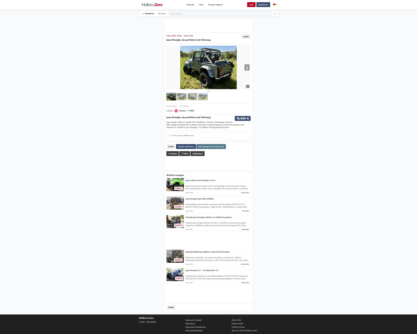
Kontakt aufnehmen (186, 147)
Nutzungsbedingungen (194, 330)
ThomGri (182, 111)
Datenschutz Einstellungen (195, 327)
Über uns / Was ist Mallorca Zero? (244, 330)
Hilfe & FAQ (236, 320)
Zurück (246, 37)
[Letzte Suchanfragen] (275, 13)
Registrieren (263, 5)
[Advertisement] (208, 26)
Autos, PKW (188, 35)
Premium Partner (238, 327)
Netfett (153, 322)
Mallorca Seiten (237, 323)
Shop (201, 5)
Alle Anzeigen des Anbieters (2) (211, 147)
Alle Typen (162, 13)
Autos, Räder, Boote (174, 35)
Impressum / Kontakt (193, 320)
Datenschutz (190, 323)
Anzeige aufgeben (215, 5)
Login (251, 5)
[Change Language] (275, 4)
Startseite (190, 5)
